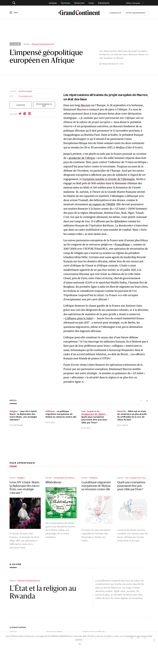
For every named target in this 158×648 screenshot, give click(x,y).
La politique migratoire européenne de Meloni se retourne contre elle (96, 486)
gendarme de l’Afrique (82, 157)
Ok (80, 643)
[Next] (147, 400)
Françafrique (122, 244)
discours (85, 105)
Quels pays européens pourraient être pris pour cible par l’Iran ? (131, 486)
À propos (13, 631)
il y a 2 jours (122, 424)
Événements (103, 2)
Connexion (115, 12)
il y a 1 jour (50, 422)
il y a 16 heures (16, 424)
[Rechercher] (23, 2)
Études (49, 477)
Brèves (27, 43)
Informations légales (54, 631)
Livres (91, 2)
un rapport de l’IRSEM (102, 204)
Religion (21, 477)
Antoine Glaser (25, 91)
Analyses (53, 2)
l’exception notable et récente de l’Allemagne (108, 179)
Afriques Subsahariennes (42, 43)
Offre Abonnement (136, 12)
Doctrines (65, 2)
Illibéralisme (53, 482)
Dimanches (79, 2)
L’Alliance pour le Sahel (79, 318)
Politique (93, 477)
